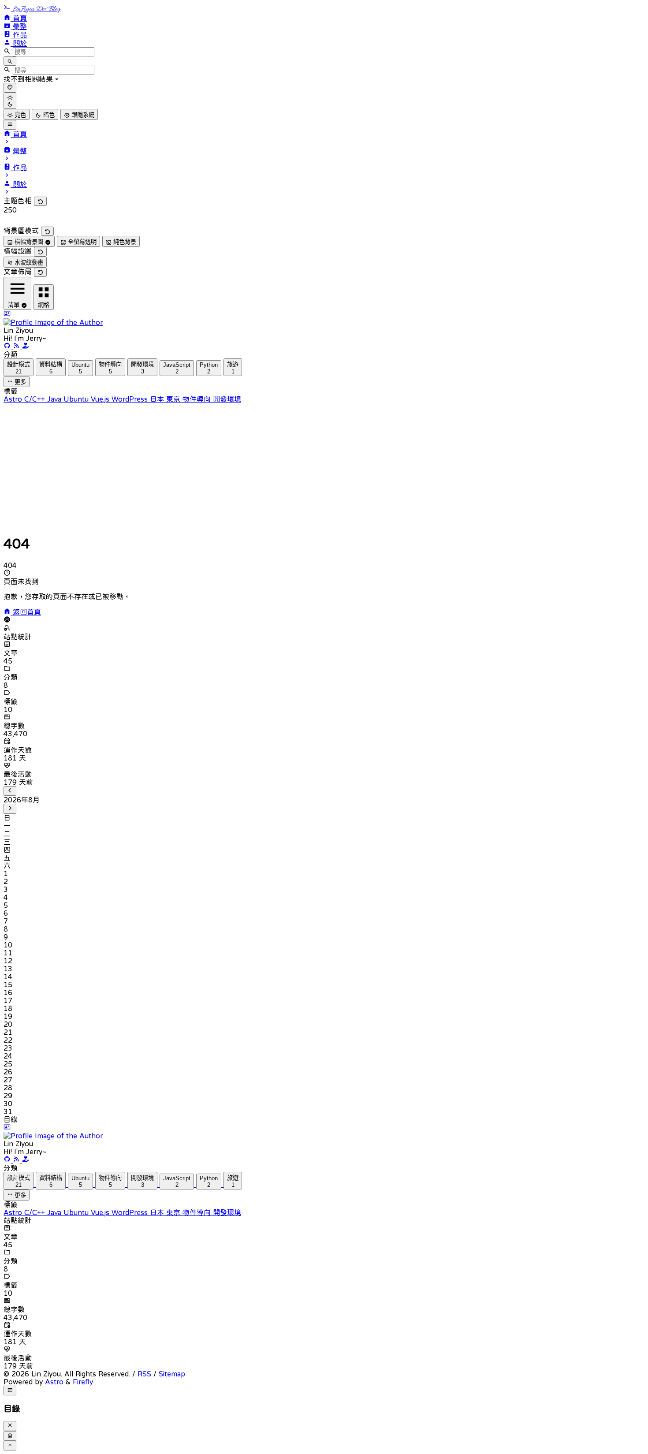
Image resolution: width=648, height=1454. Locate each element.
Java (55, 399)
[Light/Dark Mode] (10, 100)
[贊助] (25, 346)
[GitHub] (8, 346)
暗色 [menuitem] (48, 115)
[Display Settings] (10, 88)
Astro (14, 399)
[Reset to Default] (40, 201)
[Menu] (10, 125)
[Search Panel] (10, 61)
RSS (144, 1374)
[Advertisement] (268, 464)
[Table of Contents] (10, 1390)
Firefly (83, 1382)
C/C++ (35, 399)
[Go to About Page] (324, 318)
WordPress (131, 399)
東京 (174, 399)
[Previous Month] (10, 791)
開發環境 (227, 399)
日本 (158, 399)
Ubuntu (77, 399)
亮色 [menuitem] (19, 115)
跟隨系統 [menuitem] (82, 115)
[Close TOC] (10, 1426)
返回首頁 (26, 612)
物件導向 (197, 399)
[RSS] (17, 346)
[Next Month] (10, 808)
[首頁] (10, 1436)
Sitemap (172, 1374)
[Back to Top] (10, 1445)
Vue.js (101, 399)
